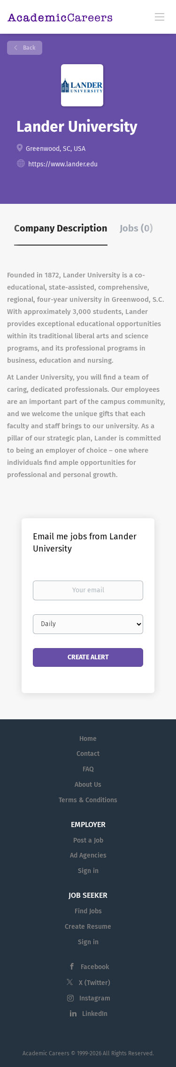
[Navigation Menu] (159, 16)
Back (28, 48)
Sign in (88, 871)
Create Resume (88, 927)
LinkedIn (94, 1014)
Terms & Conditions (88, 800)
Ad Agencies (88, 855)
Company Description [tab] (60, 228)
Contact (88, 754)
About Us (88, 785)
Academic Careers (46, 1053)
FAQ (88, 769)
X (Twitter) (94, 983)
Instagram (94, 998)
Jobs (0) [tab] (136, 228)
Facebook (95, 967)
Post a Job (88, 840)
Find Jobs (88, 911)
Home (88, 739)
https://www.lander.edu (63, 164)
